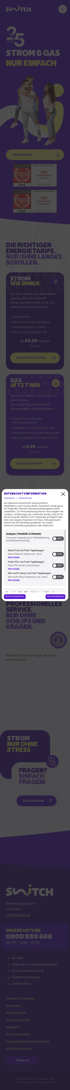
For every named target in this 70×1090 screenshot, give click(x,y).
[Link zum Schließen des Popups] (63, 494)
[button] (54, 538)
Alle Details (14, 558)
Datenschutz (25, 498)
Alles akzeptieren (55, 596)
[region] (35, 560)
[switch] (58, 538)
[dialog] (35, 545)
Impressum (9, 498)
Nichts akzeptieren (14, 596)
